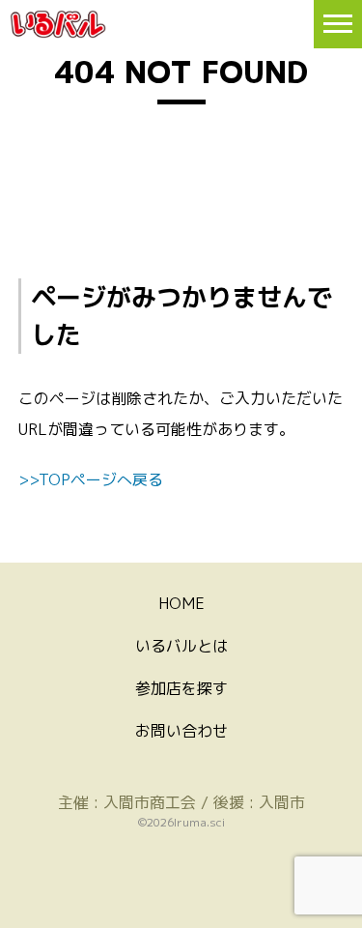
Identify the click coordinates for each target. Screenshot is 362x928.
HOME (181, 603)
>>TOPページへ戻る (90, 479)
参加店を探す (181, 688)
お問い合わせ (181, 730)
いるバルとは (181, 645)
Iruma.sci (199, 822)
